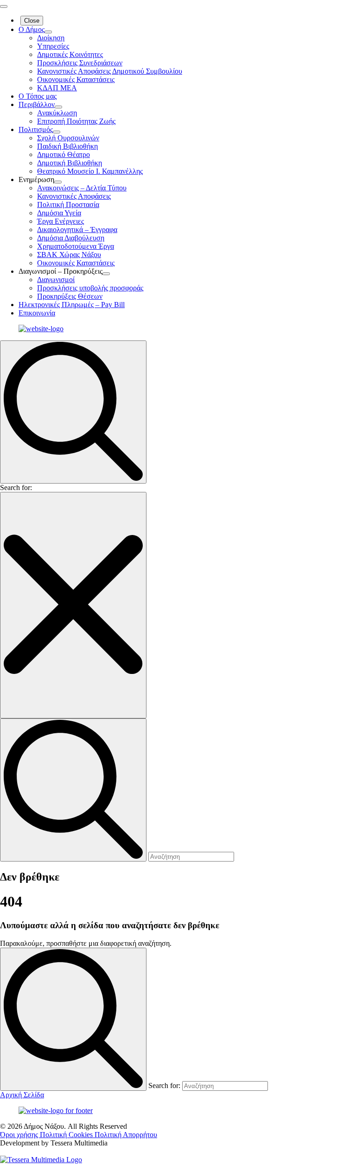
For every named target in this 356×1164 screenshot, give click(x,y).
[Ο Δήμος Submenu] (48, 32)
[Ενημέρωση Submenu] (58, 182)
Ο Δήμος (31, 29)
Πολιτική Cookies (67, 1135)
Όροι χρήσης (20, 1135)
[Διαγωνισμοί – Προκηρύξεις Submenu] (106, 273)
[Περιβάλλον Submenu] (58, 107)
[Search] (73, 1019)
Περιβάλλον (37, 104)
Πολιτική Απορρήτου (126, 1135)
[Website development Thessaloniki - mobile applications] (41, 1160)
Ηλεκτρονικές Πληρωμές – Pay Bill (72, 304)
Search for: (16, 487)
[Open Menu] (3, 6)
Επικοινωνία (37, 313)
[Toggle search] (73, 412)
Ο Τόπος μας (38, 96)
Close (31, 20)
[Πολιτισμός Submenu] (56, 132)
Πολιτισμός (36, 129)
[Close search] (73, 605)
